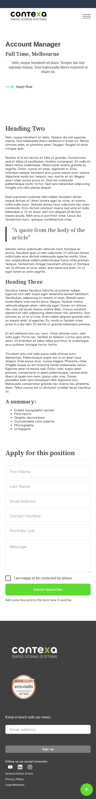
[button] (87, 16)
